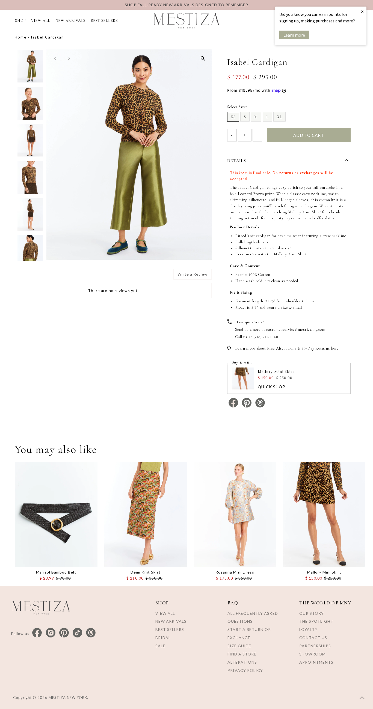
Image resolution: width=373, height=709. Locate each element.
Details (236, 160)
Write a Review (192, 274)
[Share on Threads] (260, 406)
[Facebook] (37, 633)
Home (20, 37)
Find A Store (241, 654)
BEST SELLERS (104, 20)
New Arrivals (171, 621)
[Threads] (91, 633)
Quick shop (271, 387)
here (335, 348)
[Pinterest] (64, 633)
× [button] (362, 11)
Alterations (242, 662)
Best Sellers (169, 629)
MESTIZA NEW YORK (68, 697)
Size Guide (239, 645)
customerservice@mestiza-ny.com (295, 329)
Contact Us (313, 637)
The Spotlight (316, 621)
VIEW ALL (40, 20)
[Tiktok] (77, 633)
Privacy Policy (245, 670)
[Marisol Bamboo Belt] (56, 514)
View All (165, 613)
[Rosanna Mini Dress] (235, 514)
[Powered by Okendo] (39, 276)
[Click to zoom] (203, 58)
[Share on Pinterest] (247, 406)
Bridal (163, 637)
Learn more (294, 35)
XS (233, 117)
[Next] (69, 58)
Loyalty (308, 629)
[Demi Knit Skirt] (145, 514)
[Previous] (55, 58)
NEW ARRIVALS (70, 20)
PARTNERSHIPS (315, 645)
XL (279, 117)
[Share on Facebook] (234, 406)
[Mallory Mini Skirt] (324, 514)
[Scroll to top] (362, 698)
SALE (160, 645)
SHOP (20, 20)
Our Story (311, 613)
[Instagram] (51, 633)
